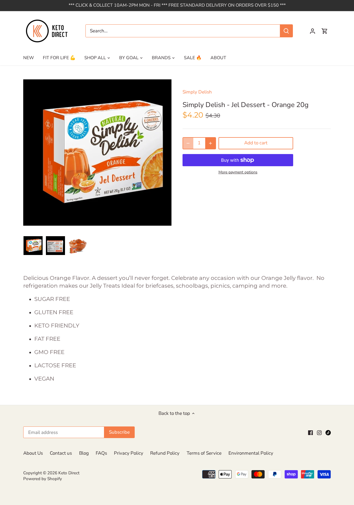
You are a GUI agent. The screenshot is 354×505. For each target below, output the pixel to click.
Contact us (61, 453)
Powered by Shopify (42, 478)
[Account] (312, 30)
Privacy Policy (128, 453)
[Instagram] (319, 432)
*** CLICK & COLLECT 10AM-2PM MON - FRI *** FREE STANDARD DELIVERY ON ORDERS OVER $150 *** (177, 5)
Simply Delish (197, 92)
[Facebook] (310, 432)
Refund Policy (164, 453)
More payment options (237, 172)
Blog (84, 453)
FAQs (101, 453)
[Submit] (286, 31)
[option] (33, 245)
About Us (33, 453)
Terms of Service (204, 453)
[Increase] (210, 143)
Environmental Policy (250, 453)
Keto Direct (68, 473)
